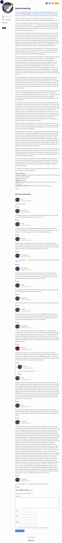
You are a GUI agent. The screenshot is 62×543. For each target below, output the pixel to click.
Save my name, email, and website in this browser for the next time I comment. (32, 527)
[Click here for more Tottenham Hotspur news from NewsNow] (31, 540)
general (6, 22)
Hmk (26, 490)
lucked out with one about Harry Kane (43, 12)
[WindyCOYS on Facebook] (47, 3)
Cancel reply (30, 490)
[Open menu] (2, 2)
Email (16, 516)
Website (17, 522)
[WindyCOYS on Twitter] (49, 3)
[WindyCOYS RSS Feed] (52, 3)
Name (16, 510)
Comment (17, 496)
